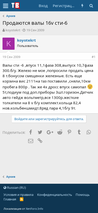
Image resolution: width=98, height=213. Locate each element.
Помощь (83, 194)
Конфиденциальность (54, 194)
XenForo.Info (34, 208)
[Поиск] (91, 5)
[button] (5, 6)
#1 (93, 57)
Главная (10, 199)
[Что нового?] (82, 5)
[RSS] (22, 199)
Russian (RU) (16, 187)
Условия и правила (18, 194)
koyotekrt (13, 30)
